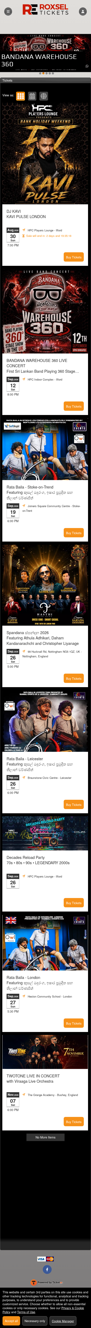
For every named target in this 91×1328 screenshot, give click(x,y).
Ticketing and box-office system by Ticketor (46, 1283)
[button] (83, 11)
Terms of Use (26, 1312)
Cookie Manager (63, 1321)
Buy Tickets (73, 257)
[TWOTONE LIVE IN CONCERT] (40, 73)
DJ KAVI (26, 214)
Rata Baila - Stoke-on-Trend (40, 492)
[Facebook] (47, 1269)
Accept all (11, 1321)
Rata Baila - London (40, 983)
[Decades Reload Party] (46, 73)
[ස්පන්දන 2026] (49, 73)
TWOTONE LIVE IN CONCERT (33, 1078)
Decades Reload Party (38, 860)
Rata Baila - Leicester (40, 764)
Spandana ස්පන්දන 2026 (43, 638)
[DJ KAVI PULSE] (53, 73)
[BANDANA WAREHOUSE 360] (43, 73)
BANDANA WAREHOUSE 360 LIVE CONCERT (41, 366)
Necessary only (35, 1321)
